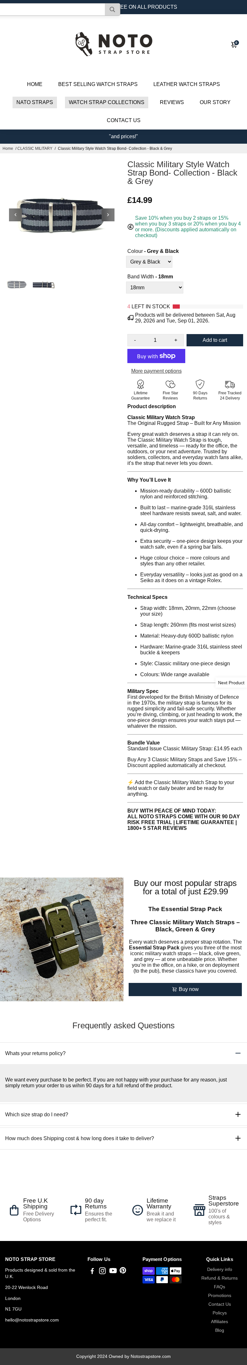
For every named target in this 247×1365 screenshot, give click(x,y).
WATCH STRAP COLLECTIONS (106, 102)
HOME (34, 84)
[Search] (112, 9)
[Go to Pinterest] (123, 1271)
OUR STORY (215, 102)
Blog (219, 1330)
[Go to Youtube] (113, 1271)
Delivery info (219, 1269)
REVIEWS (172, 102)
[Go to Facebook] (92, 1271)
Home (8, 148)
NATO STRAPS (34, 102)
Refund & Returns (219, 1278)
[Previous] (15, 214)
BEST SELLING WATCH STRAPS (98, 84)
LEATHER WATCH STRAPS (186, 84)
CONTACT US (124, 120)
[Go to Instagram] (102, 1271)
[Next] (108, 214)
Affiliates (219, 1321)
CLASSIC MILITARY (34, 148)
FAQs (219, 1286)
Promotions (219, 1295)
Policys (220, 1313)
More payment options (156, 371)
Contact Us (219, 1304)
